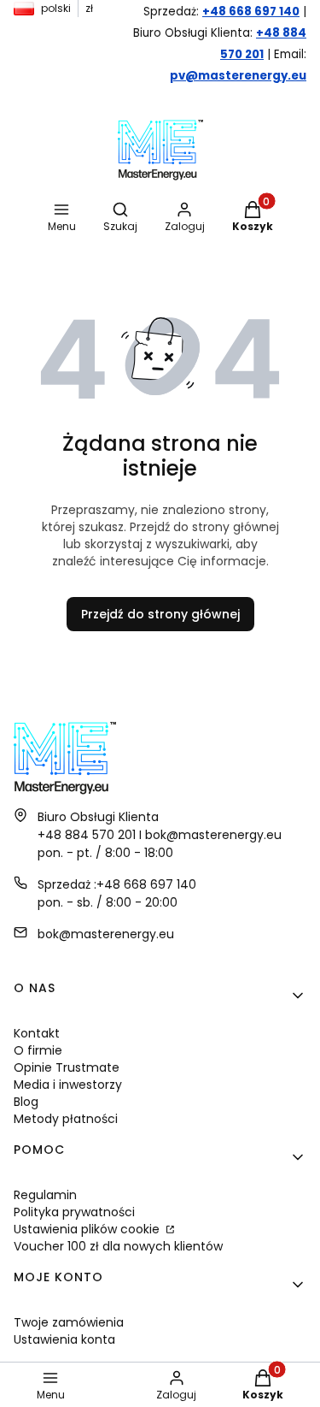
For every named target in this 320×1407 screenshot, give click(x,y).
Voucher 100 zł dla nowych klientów (118, 1246)
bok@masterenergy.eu (106, 934)
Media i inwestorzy (68, 1084)
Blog (26, 1101)
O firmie (38, 1050)
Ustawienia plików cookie (88, 1229)
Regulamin (45, 1194)
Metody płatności (66, 1118)
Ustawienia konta (64, 1339)
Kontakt (37, 1033)
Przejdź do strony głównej (160, 614)
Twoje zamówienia (69, 1322)
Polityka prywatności (74, 1212)
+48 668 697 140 (251, 11)
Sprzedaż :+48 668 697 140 (117, 884)
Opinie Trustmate (66, 1067)
